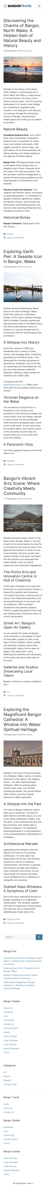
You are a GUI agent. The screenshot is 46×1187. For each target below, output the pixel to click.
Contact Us (9, 1024)
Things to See (13, 919)
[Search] (39, 937)
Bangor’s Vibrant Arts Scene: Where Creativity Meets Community (22, 486)
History (10, 234)
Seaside (10, 461)
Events (7, 1032)
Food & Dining (10, 1036)
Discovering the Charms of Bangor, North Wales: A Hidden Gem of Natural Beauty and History (22, 33)
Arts (6, 1016)
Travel (6, 1052)
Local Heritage (10, 1040)
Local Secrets (10, 1044)
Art (8, 692)
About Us (8, 1008)
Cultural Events (11, 1028)
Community (9, 1020)
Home (6, 1104)
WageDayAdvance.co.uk (15, 385)
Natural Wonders (11, 1048)
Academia (8, 1012)
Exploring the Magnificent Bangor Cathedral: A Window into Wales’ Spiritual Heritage (23, 719)
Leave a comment (15, 237)
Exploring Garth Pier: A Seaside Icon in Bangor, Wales (23, 256)
